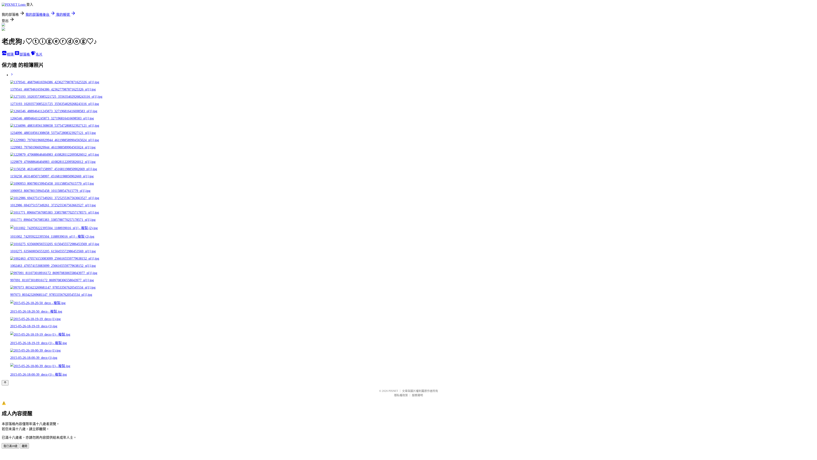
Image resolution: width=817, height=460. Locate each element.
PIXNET (393, 390)
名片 (39, 54)
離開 (24, 446)
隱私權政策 (401, 395)
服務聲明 (417, 395)
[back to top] (5, 382)
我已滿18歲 (10, 446)
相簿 (10, 54)
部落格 (25, 54)
